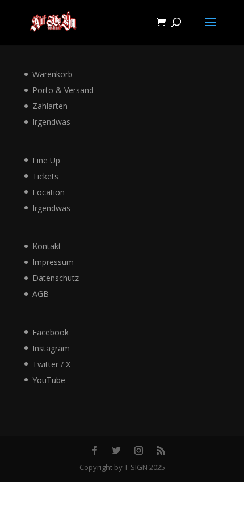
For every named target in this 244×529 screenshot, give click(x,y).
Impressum (53, 262)
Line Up (46, 160)
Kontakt (46, 246)
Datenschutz (55, 277)
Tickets (45, 176)
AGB (40, 293)
